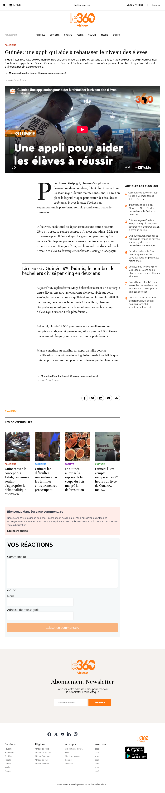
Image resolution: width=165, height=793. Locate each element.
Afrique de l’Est (41, 760)
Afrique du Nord (42, 749)
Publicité (69, 764)
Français (156, 5)
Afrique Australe (42, 764)
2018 (97, 764)
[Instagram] (76, 734)
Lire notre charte (17, 530)
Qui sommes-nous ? (74, 749)
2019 (97, 760)
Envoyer (100, 702)
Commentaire (16, 556)
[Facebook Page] (49, 734)
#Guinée (11, 410)
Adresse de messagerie (23, 609)
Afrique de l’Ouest (43, 752)
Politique (40, 35)
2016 (97, 771)
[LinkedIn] (69, 734)
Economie (54, 35)
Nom (10, 596)
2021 (97, 752)
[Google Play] (136, 756)
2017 (97, 767)
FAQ (67, 752)
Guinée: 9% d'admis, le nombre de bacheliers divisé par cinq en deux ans (68, 270)
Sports (116, 35)
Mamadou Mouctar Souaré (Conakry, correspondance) (37, 73)
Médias (104, 35)
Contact (68, 760)
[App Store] (135, 749)
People (80, 35)
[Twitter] (56, 734)
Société (68, 35)
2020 (97, 756)
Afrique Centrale (42, 756)
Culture (92, 35)
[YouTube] (62, 734)
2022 (97, 749)
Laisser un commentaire (62, 627)
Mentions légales (72, 756)
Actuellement (11, 35)
